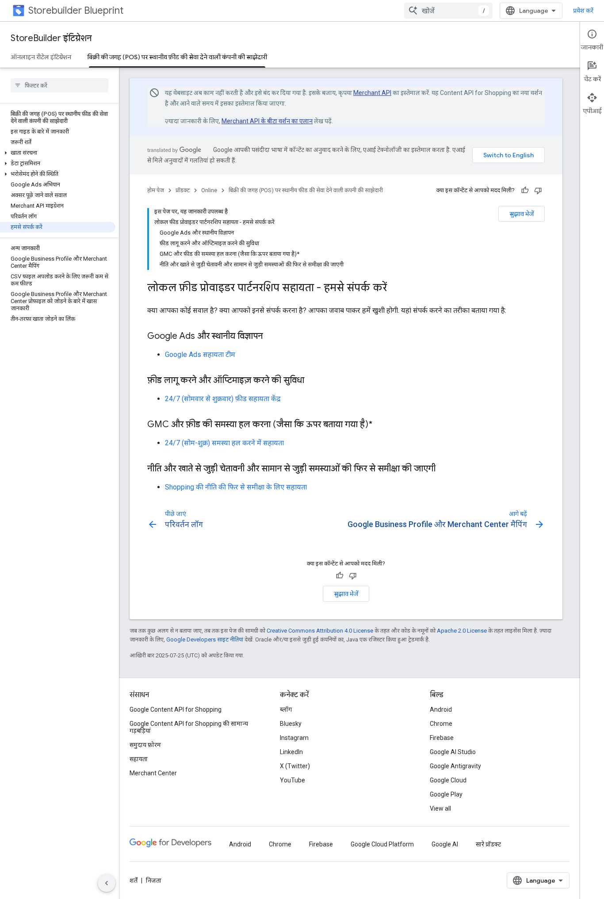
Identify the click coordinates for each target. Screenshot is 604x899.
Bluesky (291, 723)
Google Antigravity (455, 766)
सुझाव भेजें (521, 214)
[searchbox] (59, 85)
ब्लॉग (286, 709)
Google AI (445, 844)
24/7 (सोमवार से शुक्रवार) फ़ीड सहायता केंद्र (223, 398)
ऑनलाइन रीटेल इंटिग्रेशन (41, 57)
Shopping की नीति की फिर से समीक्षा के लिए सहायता (236, 487)
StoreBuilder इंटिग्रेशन (51, 38)
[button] (57, 153)
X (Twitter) (295, 766)
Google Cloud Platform (382, 844)
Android (441, 709)
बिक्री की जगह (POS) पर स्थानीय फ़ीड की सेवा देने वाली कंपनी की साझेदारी (177, 57)
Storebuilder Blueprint (75, 10)
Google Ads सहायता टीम (200, 354)
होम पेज (155, 190)
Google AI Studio (453, 751)
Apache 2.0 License (462, 630)
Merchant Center (153, 773)
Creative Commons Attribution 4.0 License (320, 630)
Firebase (442, 737)
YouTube (292, 780)
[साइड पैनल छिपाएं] (106, 883)
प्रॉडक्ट (183, 190)
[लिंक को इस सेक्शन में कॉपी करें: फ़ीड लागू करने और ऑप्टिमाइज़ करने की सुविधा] (313, 381)
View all (440, 808)
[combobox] (448, 11)
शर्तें (134, 880)
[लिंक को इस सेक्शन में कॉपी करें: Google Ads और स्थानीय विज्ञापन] (271, 336)
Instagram (294, 737)
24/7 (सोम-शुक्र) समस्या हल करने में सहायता (224, 443)
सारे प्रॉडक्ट (488, 844)
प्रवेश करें (583, 10)
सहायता (139, 758)
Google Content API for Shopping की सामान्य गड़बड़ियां (189, 727)
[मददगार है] (524, 190)
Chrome (441, 723)
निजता (153, 880)
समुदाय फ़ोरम (145, 744)
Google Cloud (448, 780)
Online (209, 190)
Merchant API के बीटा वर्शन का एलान (267, 121)
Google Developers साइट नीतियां (204, 639)
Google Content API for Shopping (176, 709)
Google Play (446, 794)
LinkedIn (291, 751)
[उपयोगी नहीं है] (538, 190)
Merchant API (372, 92)
